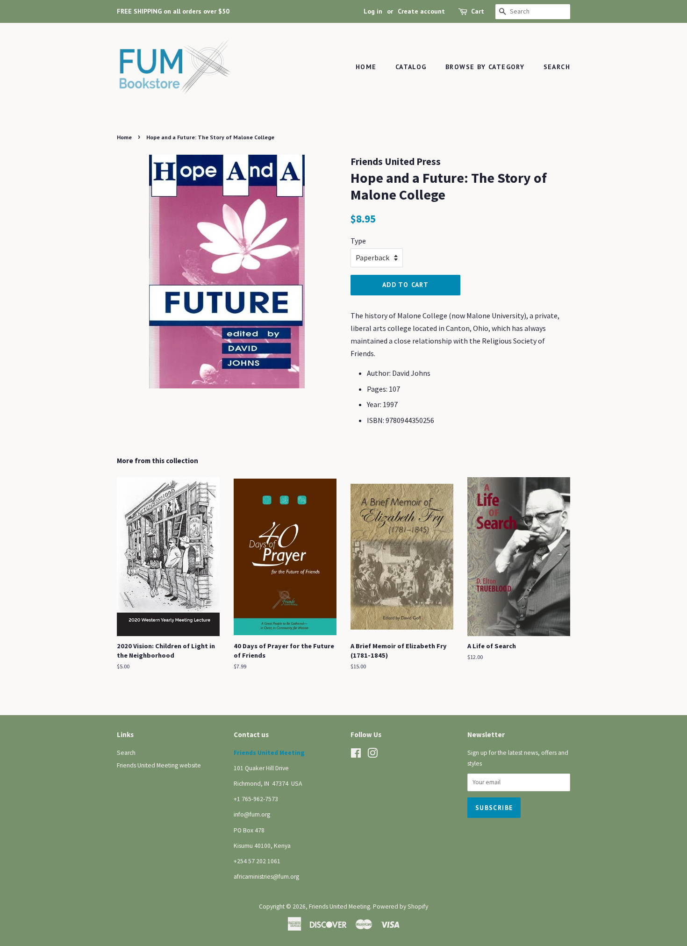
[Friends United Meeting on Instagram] (372, 755)
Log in (373, 11)
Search (557, 67)
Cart (477, 11)
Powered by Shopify (400, 906)
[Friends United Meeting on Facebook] (356, 755)
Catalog (411, 67)
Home (366, 67)
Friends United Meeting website (159, 765)
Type (358, 240)
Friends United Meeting (339, 906)
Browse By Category (484, 67)
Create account (421, 11)
